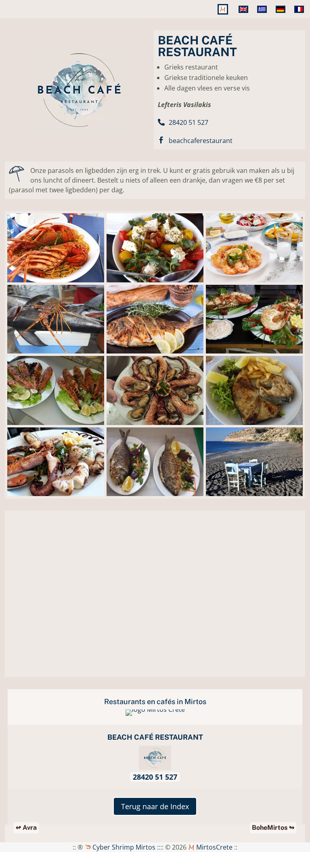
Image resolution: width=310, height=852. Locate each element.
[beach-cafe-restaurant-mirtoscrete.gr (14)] (55, 496)
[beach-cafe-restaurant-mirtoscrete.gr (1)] (55, 425)
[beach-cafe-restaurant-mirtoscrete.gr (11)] (254, 282)
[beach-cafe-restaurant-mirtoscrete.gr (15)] (254, 425)
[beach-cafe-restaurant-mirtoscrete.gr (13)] (55, 282)
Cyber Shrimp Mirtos (123, 847)
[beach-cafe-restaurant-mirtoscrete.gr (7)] (254, 496)
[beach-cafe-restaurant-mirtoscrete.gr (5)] (155, 496)
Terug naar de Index (155, 806)
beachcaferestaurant (200, 140)
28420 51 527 (188, 122)
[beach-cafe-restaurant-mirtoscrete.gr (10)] (155, 353)
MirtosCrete (213, 847)
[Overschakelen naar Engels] (244, 15)
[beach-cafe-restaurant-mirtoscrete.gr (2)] (155, 425)
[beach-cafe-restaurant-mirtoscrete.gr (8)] (55, 353)
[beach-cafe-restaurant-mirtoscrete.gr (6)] (254, 353)
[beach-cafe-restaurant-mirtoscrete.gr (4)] (155, 282)
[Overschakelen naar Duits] (282, 15)
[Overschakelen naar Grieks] (263, 15)
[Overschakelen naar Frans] (300, 15)
